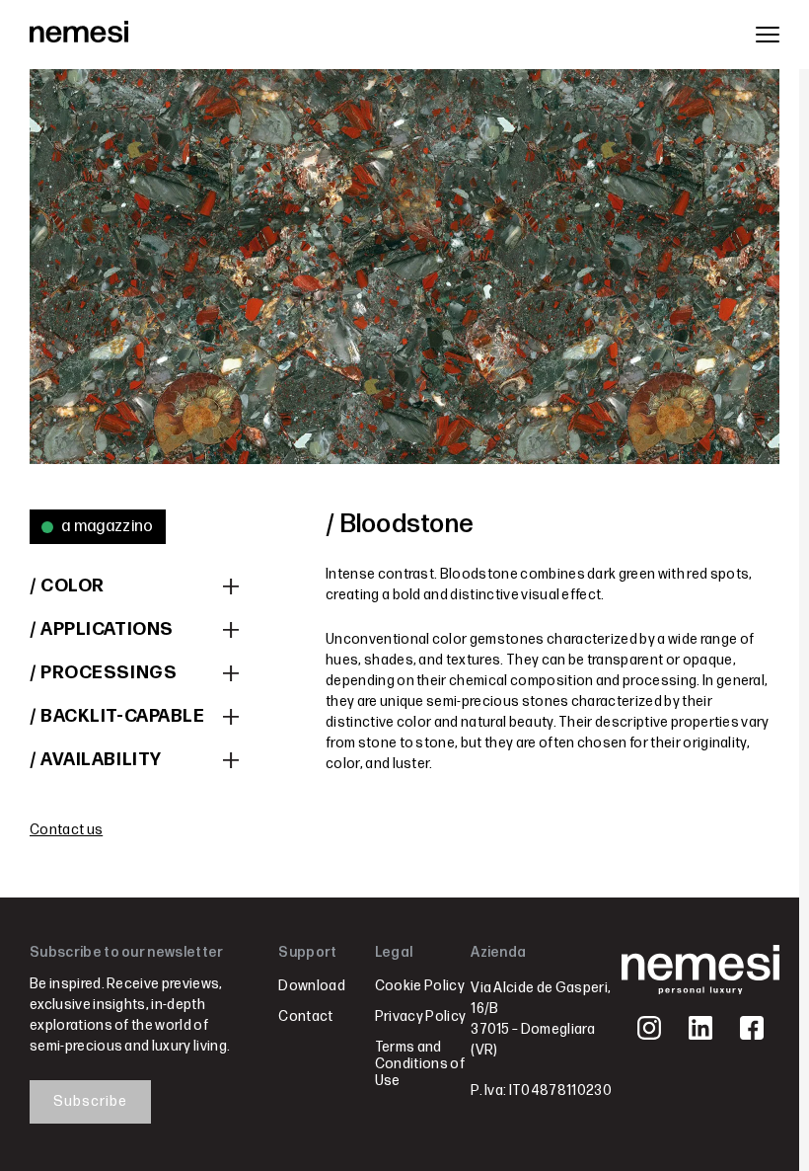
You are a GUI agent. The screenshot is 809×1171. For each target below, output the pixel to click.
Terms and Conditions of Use (420, 1064)
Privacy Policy (420, 1016)
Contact (305, 1016)
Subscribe (90, 1101)
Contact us (66, 829)
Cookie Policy (420, 985)
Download (311, 985)
